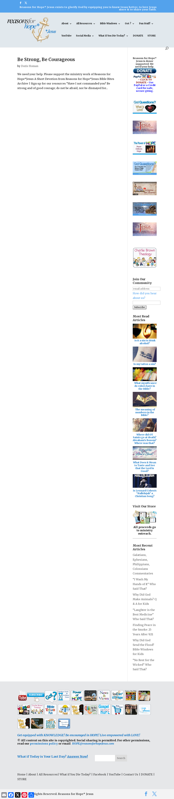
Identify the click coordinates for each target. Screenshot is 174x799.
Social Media (83, 36)
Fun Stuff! (144, 23)
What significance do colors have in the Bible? (145, 386)
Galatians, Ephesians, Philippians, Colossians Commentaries (143, 564)
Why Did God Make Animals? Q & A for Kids (144, 599)
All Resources (84, 23)
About (65, 23)
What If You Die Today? (112, 36)
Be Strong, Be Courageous (46, 59)
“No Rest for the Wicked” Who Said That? (143, 664)
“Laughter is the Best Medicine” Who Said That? (144, 614)
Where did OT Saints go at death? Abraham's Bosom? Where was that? (144, 439)
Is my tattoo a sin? (144, 364)
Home (21, 774)
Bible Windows (108, 23)
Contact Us (130, 774)
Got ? (128, 23)
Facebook (99, 774)
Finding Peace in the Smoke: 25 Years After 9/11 (144, 629)
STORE (151, 36)
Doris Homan (29, 66)
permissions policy (44, 743)
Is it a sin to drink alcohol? (144, 342)
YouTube (67, 36)
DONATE (138, 36)
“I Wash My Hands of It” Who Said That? (144, 584)
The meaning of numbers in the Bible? (145, 412)
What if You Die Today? (75, 774)
